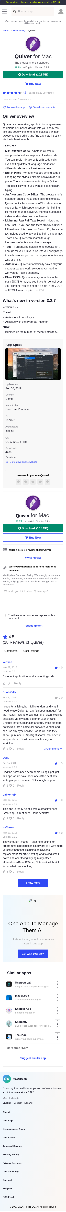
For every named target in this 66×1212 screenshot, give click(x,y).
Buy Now (35, 84)
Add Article (9, 1137)
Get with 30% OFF (33, 953)
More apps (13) (16, 1048)
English (7, 1103)
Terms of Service (12, 1146)
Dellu (6, 758)
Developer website (44, 107)
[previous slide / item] (7, 364)
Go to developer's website (23, 461)
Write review (33, 558)
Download (35, 74)
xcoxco (7, 662)
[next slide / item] (58, 364)
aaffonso (8, 827)
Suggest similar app (33, 1058)
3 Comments (51, 749)
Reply (17, 683)
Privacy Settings (12, 1163)
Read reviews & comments (17, 99)
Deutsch (18, 1103)
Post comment (33, 626)
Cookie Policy (11, 1171)
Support (7, 1188)
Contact (7, 1180)
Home (6, 30)
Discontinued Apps (14, 1129)
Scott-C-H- (9, 692)
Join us (55, 2)
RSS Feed (8, 1197)
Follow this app (16, 107)
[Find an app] (14, 11)
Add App (8, 1120)
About (6, 1112)
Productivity (19, 30)
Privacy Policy (11, 1154)
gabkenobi (9, 794)
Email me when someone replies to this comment (31, 617)
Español (28, 1103)
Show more (33, 883)
